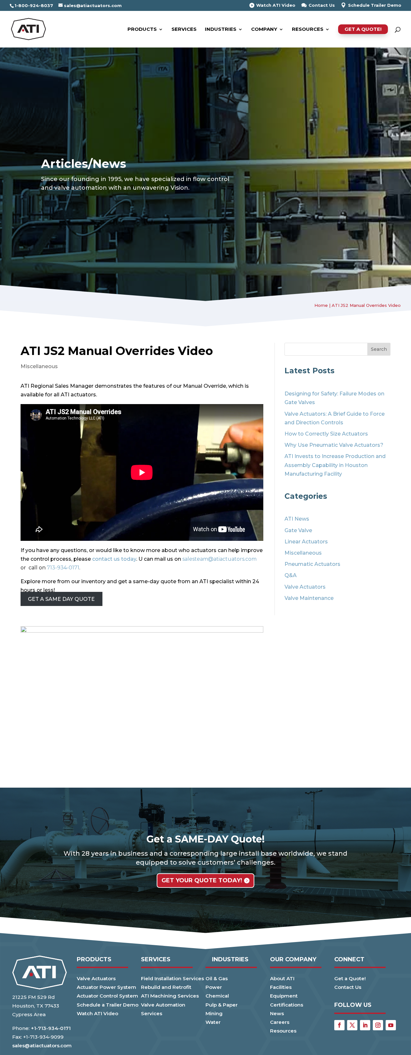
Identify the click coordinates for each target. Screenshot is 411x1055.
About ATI (282, 978)
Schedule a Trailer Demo (107, 1005)
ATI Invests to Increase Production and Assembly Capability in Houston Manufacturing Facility (335, 465)
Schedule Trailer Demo (374, 5)
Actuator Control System (107, 996)
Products (142, 29)
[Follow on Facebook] (339, 1025)
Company (264, 29)
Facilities (281, 987)
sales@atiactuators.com (42, 1045)
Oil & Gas (217, 978)
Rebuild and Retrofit (166, 987)
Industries (220, 29)
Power (214, 987)
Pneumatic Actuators (312, 564)
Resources (307, 29)
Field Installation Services (172, 978)
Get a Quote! (363, 29)
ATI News (296, 519)
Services (184, 29)
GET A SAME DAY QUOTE (61, 599)
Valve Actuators (305, 587)
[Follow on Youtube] (391, 1025)
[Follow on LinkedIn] (365, 1025)
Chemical (217, 996)
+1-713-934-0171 (51, 1028)
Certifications (286, 1005)
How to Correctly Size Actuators (326, 434)
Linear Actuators (306, 542)
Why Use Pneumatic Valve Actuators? (333, 445)
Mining (214, 1013)
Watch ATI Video (275, 5)
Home (321, 305)
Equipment (284, 996)
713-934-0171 (63, 568)
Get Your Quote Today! (202, 880)
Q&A (290, 575)
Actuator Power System (106, 987)
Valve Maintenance (309, 598)
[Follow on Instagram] (378, 1025)
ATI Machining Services (170, 996)
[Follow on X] (352, 1025)
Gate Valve (298, 530)
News (277, 1013)
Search (379, 349)
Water (213, 1022)
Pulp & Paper (222, 1005)
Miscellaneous (39, 366)
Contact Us (322, 5)
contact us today (114, 559)
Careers (279, 1022)
